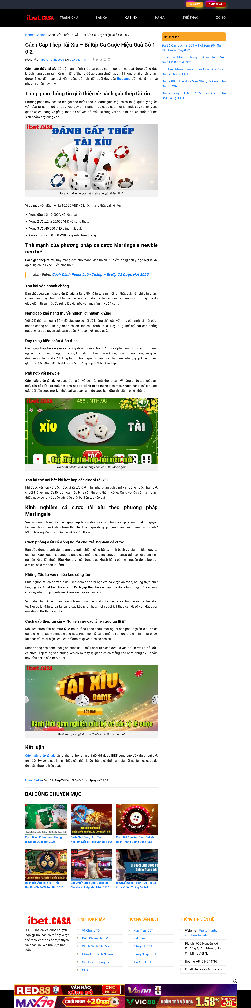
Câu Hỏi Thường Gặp (96, 962)
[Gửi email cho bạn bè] (101, 59)
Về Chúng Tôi (91, 930)
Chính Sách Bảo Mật (96, 946)
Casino (131, 17)
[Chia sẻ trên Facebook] (93, 59)
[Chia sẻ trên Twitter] (97, 59)
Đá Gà (160, 17)
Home (29, 35)
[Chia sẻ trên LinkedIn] (109, 59)
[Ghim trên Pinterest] (105, 59)
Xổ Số (221, 17)
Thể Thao (190, 17)
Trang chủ (69, 17)
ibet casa (124, 79)
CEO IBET (88, 970)
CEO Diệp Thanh (80, 59)
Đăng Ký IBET (142, 946)
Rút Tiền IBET (142, 938)
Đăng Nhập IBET (144, 954)
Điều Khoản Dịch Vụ (96, 938)
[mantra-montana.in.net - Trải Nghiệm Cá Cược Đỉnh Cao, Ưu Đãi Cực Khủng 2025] (39, 17)
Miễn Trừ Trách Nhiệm (97, 954)
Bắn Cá (101, 17)
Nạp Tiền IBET (143, 930)
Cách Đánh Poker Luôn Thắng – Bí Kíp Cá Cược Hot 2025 (100, 274)
